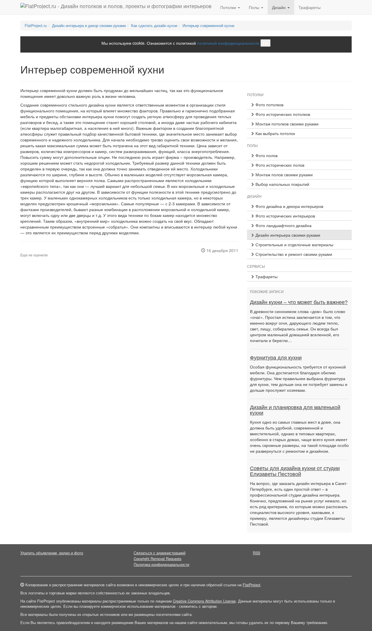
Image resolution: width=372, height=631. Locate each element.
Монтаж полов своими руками (283, 174)
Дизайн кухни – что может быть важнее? (299, 302)
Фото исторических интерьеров (284, 216)
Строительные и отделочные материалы (293, 244)
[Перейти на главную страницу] (116, 7)
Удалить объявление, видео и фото (51, 553)
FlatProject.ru (36, 25)
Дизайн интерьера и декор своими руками (89, 25)
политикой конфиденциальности (228, 43)
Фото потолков (268, 104)
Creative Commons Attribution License (204, 601)
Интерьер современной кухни (208, 25)
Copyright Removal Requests (157, 558)
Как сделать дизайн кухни (154, 25)
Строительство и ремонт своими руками (293, 254)
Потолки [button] (228, 7)
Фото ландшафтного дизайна (283, 225)
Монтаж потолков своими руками (286, 124)
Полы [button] (254, 7)
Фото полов (266, 155)
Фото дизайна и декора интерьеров (288, 206)
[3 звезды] (29, 250)
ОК (265, 43)
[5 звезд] (36, 250)
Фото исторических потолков (282, 114)
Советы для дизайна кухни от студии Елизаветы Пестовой (295, 471)
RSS (256, 553)
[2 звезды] (25, 250)
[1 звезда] (22, 250)
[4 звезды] (32, 250)
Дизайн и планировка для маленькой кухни (295, 410)
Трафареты (309, 7)
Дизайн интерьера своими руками (287, 235)
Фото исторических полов (279, 165)
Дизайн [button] (279, 7)
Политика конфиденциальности (161, 564)
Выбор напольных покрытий (281, 184)
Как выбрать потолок (274, 133)
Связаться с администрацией (159, 553)
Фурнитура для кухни (276, 358)
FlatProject (251, 584)
